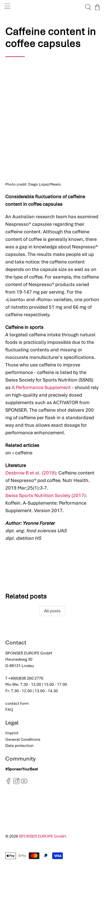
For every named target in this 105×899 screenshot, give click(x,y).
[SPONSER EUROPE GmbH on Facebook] (8, 782)
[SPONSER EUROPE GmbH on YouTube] (24, 782)
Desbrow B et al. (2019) (30, 473)
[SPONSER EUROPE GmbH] (52, 7)
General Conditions (22, 739)
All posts (52, 611)
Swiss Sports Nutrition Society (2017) (45, 495)
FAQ (9, 709)
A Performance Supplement (41, 387)
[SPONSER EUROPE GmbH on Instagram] (16, 782)
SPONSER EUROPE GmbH (42, 836)
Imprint (11, 732)
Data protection (19, 745)
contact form (17, 703)
